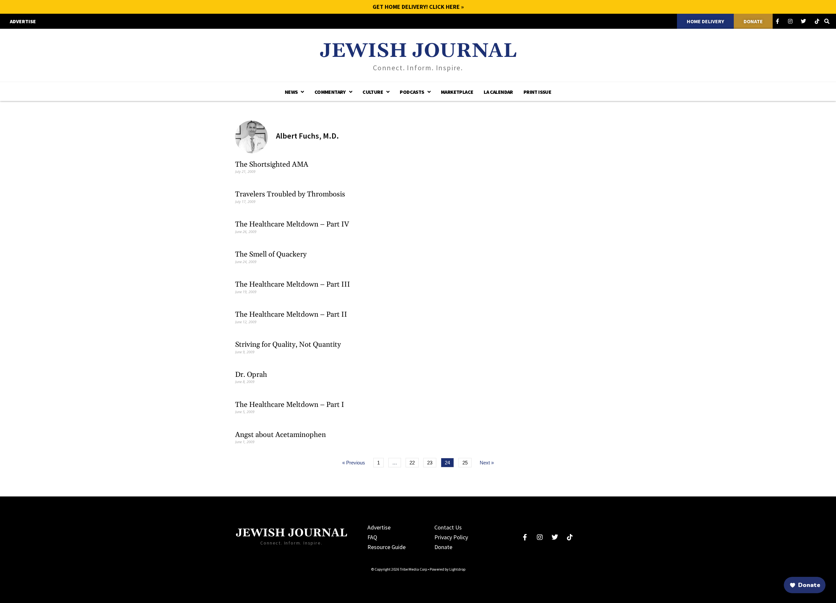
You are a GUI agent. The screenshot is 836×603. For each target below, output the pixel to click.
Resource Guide (386, 547)
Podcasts (412, 92)
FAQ (372, 537)
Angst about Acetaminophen (280, 435)
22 (414, 461)
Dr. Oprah (251, 374)
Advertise (379, 527)
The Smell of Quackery (271, 254)
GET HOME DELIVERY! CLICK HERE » (418, 6)
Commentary (330, 92)
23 (431, 461)
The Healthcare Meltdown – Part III (292, 284)
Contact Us (448, 527)
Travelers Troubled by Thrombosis (290, 194)
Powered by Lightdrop (447, 569)
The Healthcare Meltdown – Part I (289, 405)
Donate (443, 547)
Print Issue (537, 92)
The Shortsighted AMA (271, 164)
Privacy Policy (451, 537)
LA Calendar (498, 92)
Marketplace (457, 92)
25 (467, 461)
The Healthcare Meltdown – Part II (291, 314)
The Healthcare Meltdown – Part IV (292, 224)
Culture (372, 92)
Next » (487, 462)
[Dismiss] (700, 558)
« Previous (353, 462)
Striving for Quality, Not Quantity (288, 344)
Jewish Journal (418, 51)
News (291, 92)
